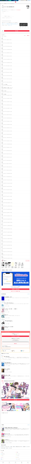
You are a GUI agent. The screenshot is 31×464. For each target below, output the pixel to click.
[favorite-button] (20, 27)
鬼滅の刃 (24, 446)
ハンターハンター (7, 446)
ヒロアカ (2, 446)
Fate (11, 446)
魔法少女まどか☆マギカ (18, 446)
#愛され (3, 380)
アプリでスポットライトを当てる (15, 336)
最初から (25, 35)
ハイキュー (28, 446)
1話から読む (16, 30)
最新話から (28, 35)
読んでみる (15, 399)
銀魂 (14, 446)
